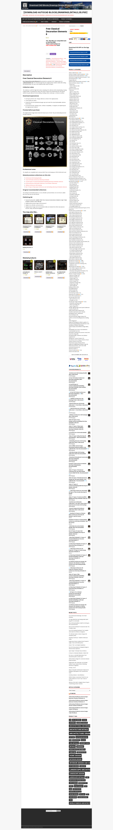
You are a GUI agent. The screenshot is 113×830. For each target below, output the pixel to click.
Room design (74, 794)
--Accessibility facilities (73, 206)
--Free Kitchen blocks (73, 133)
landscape (82, 766)
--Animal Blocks (72, 115)
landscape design (77, 774)
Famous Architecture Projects (75, 176)
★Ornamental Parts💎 (73, 78)
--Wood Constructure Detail (75, 203)
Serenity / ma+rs (72, 667)
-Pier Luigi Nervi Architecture (75, 222)
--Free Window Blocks (73, 175)
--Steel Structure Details (74, 204)
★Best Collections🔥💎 (74, 72)
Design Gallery (72, 80)
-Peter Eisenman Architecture (75, 244)
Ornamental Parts (60, 67)
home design (75, 755)
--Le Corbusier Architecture (74, 250)
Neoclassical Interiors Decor (77, 780)
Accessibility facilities (82, 722)
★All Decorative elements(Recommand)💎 (78, 81)
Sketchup (82, 794)
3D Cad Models (72, 291)
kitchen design (74, 766)
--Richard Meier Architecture (75, 253)
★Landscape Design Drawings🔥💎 (76, 301)
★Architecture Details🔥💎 (74, 181)
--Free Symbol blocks (73, 171)
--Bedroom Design (73, 276)
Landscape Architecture (83, 769)
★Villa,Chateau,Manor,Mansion (75, 310)
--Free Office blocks (73, 153)
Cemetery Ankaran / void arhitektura (76, 675)
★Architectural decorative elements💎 (77, 75)
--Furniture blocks (72, 97)
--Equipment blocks (73, 102)
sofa (87, 794)
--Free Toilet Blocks (73, 172)
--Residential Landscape (74, 303)
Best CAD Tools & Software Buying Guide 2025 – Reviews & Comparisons (40, 19)
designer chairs (84, 743)
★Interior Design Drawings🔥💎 (75, 273)
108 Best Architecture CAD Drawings (33, 185)
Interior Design (75, 759)
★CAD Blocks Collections (74, 259)
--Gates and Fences (73, 298)
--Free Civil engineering (73, 138)
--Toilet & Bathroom (73, 86)
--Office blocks (72, 103)
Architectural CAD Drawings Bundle (33, 178)
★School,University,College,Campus (76, 316)
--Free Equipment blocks (74, 131)
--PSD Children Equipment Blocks (76, 268)
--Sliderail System (72, 199)
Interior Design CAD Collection (84, 763)
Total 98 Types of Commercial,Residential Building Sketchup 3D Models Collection (44, 181)
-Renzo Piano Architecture (74, 225)
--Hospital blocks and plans (74, 108)
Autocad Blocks (81, 737)
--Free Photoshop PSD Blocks (75, 272)
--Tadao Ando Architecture (74, 254)
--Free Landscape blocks (54, 63)
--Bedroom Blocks (73, 99)
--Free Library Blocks (73, 124)
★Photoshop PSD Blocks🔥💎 (75, 266)
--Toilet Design (72, 285)
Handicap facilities (81, 752)
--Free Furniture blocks (73, 155)
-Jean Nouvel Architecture (74, 216)
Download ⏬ (27, 231)
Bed (70, 740)
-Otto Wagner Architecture (74, 219)
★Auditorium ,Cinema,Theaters (75, 338)
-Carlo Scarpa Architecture (74, 215)
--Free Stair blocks (73, 169)
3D (70, 720)
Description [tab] (27, 71)
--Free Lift (71, 141)
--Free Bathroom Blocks (74, 146)
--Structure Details (73, 200)
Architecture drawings (61, 64)
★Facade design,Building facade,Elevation (78, 323)
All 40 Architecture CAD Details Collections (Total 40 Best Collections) (41, 183)
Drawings (80, 746)
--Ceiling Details (72, 188)
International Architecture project (76, 178)
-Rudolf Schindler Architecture (75, 226)
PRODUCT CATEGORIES (66, 19)
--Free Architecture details (74, 137)
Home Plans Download (74, 295)
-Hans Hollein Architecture (74, 235)
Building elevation (72, 287)
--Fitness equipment (73, 93)
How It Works (44, 21)
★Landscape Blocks (73, 297)
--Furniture (71, 87)
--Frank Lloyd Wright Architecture (76, 248)
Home (24, 25)
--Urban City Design (73, 304)
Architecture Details (79, 729)
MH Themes (40, 827)
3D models (72, 722)
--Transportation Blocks (74, 96)
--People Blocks (72, 106)
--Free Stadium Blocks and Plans (76, 127)
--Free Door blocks (73, 159)
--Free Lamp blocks (73, 162)
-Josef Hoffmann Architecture (75, 240)
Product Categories (64, 21)
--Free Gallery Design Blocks (75, 121)
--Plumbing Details (73, 185)
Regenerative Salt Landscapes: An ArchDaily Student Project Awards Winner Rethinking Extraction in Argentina (78, 664)
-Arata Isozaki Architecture (74, 213)
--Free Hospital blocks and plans (75, 122)
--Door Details (72, 193)
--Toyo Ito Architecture (74, 256)
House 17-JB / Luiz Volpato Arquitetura (77, 645)
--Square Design (72, 306)
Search (82, 25)
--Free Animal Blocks (73, 156)
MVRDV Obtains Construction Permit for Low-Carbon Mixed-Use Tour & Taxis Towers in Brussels (78, 678)
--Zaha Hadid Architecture (74, 257)
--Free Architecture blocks (44, 25)
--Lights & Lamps (72, 91)
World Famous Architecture (81, 803)
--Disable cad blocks (73, 105)
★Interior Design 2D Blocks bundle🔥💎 (77, 74)
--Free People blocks (73, 168)
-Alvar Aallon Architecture (74, 212)
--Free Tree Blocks (73, 174)
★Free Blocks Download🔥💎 (30, 21)
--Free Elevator (72, 140)
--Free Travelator (72, 144)
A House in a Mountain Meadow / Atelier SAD (78, 653)
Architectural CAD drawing (81, 726)
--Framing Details (72, 196)
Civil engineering (72, 288)
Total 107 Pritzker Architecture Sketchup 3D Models (37, 179)
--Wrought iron (72, 300)
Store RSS (72, 693)
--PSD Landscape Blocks (74, 269)
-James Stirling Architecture (74, 238)
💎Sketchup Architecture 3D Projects (76, 179)
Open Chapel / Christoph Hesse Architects (78, 650)
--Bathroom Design (73, 275)
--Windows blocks (72, 100)
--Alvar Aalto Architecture (74, 247)
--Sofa (70, 90)
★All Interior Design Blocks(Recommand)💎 (78, 77)
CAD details (74, 743)
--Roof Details (72, 197)
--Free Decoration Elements (75, 152)
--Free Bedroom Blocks (74, 119)
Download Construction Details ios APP (79, 56)
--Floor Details (72, 184)
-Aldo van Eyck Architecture (74, 229)
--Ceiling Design (72, 278)
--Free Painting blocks (73, 165)
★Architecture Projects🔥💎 (75, 260)
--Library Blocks (72, 110)
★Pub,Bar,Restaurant (73, 347)
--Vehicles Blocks (72, 112)
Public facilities (77, 789)
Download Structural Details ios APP (78, 60)
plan (86, 786)
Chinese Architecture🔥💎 (74, 350)
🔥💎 (86, 33)
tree (71, 800)
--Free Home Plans (73, 147)
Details (72, 746)
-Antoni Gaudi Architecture (74, 234)
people (71, 786)
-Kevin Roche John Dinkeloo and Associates (78, 241)
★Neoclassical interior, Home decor (76, 345)
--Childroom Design (73, 279)
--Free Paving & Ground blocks (75, 166)
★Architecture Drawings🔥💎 (75, 262)
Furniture (72, 752)
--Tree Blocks (72, 113)
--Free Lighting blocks (73, 134)
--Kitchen (71, 84)
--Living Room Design (73, 282)
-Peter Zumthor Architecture (75, 246)
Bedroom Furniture (73, 88)
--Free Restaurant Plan (73, 143)
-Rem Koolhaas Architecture (75, 223)
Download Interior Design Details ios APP (79, 64)
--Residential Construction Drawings (76, 263)
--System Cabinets (73, 94)
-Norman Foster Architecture (75, 243)
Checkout (54, 21)
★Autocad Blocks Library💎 (75, 83)
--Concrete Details (73, 182)
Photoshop (71, 116)
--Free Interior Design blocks (75, 149)
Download (53, 54)
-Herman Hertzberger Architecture (76, 237)
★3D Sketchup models (73, 292)
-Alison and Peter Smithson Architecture (77, 231)
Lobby (87, 777)
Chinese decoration (73, 351)
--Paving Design (72, 284)
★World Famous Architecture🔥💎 (76, 210)
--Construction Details (73, 190)
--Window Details (72, 201)
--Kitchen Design (72, 281)
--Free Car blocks (72, 157)
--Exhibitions (71, 265)
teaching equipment (83, 797)
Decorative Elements (50, 65)
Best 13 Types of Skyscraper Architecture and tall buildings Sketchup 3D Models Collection (46, 187)
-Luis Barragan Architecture (74, 218)
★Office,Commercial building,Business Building (79, 317)
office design (73, 783)
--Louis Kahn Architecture (74, 251)
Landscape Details (77, 777)
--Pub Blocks (71, 109)
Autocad (72, 737)
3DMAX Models (72, 290)
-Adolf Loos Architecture (74, 228)
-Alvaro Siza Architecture (74, 232)
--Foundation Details (73, 194)
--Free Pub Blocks (72, 125)
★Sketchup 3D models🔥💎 (75, 294)
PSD (70, 789)
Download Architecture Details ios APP (78, 52)
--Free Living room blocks (74, 135)
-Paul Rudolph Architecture (74, 221)
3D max (84, 720)
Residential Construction (75, 791)
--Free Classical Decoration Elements (76, 130)
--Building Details (72, 187)
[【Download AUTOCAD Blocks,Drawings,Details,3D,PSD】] (56, 9)
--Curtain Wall (72, 191)
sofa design (73, 797)
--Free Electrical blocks (73, 160)
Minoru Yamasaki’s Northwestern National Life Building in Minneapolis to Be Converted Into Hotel (79, 671)
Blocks (83, 740)
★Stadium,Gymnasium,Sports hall (76, 312)
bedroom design (76, 740)
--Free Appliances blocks (74, 128)
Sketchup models (72, 348)
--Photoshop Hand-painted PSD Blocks (77, 270)
